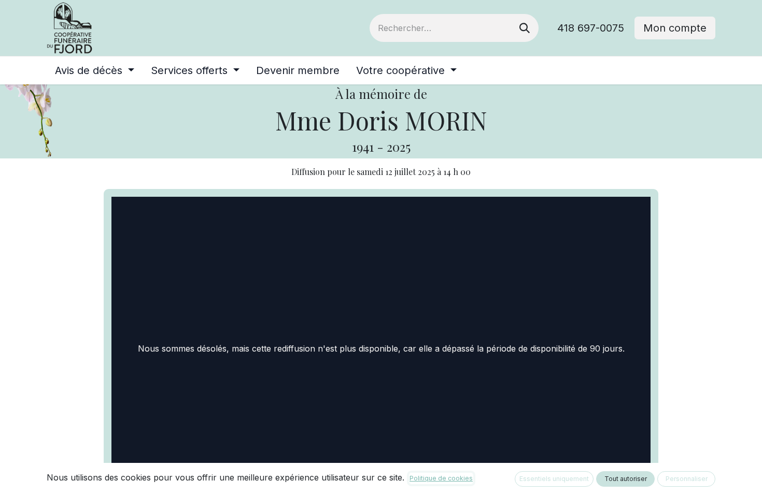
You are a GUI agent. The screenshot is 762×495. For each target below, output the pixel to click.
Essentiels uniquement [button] (554, 479)
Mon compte (675, 28)
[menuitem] (95, 70)
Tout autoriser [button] (625, 479)
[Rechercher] (525, 28)
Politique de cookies (441, 478)
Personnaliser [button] (687, 479)
